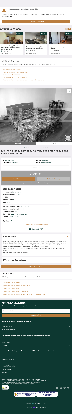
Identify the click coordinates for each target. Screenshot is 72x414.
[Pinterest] (64, 388)
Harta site (5, 372)
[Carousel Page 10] (41, 147)
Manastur (42, 160)
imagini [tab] (18, 143)
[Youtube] (68, 388)
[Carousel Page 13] (47, 147)
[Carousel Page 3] (28, 147)
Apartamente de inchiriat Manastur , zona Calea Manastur (25, 295)
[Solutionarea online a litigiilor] (47, 394)
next (69, 29)
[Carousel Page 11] (43, 147)
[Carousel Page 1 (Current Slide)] (24, 147)
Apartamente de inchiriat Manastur (16, 72)
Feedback (5, 363)
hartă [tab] (54, 143)
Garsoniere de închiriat (11, 75)
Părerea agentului (14, 260)
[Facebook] (57, 388)
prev (66, 29)
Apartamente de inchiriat (12, 69)
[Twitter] (61, 388)
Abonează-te (36, 315)
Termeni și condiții (8, 359)
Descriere (9, 237)
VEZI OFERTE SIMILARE (36, 21)
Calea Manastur (43, 162)
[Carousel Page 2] (26, 147)
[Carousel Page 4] (30, 147)
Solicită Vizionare (18, 179)
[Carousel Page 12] (45, 147)
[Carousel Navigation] (68, 29)
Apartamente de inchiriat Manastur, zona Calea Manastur (24, 80)
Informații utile (6, 369)
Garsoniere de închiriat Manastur (15, 77)
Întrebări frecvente (8, 366)
